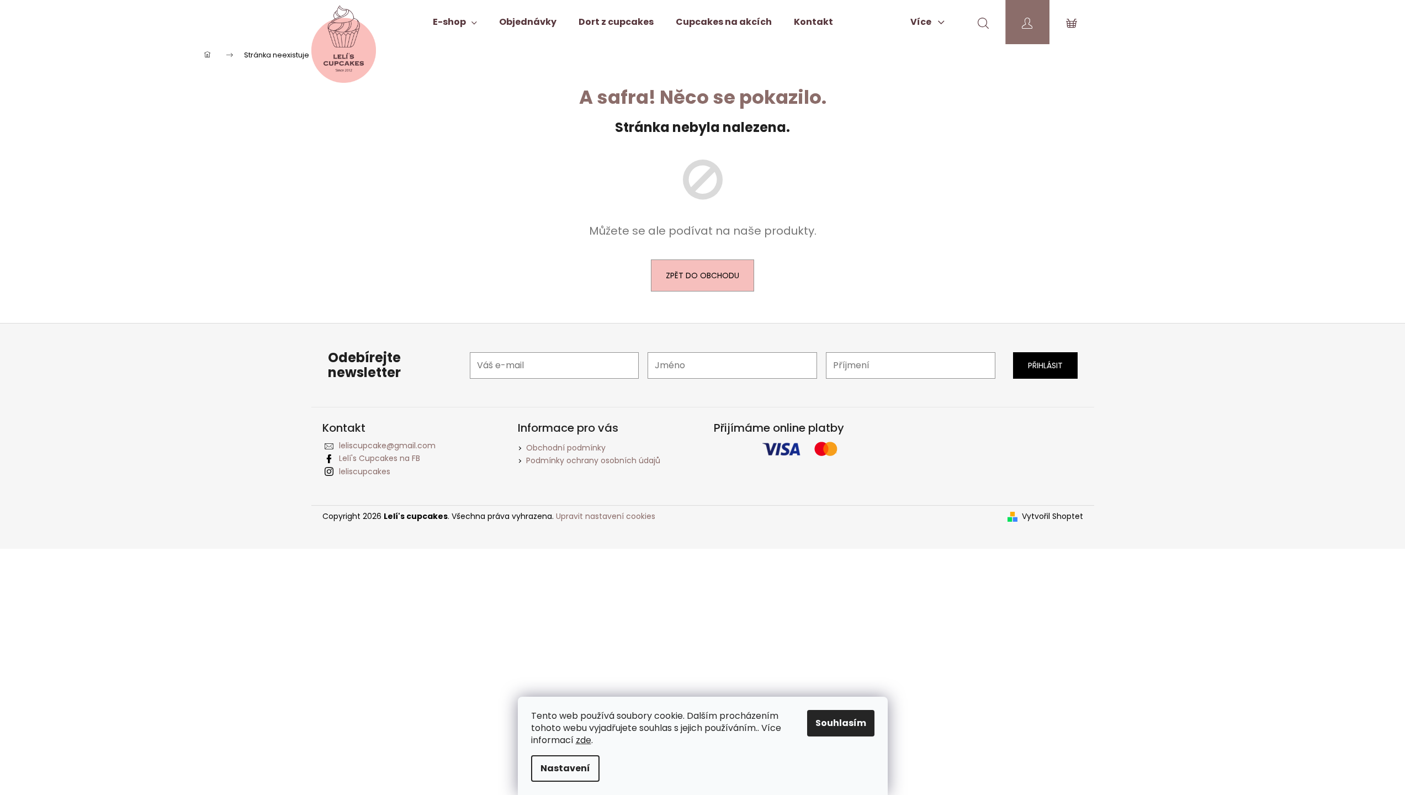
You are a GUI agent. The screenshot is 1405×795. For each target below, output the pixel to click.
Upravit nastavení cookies (605, 516)
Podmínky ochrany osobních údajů (593, 460)
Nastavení (565, 768)
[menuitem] (455, 22)
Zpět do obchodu (702, 275)
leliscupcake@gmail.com (387, 445)
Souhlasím (840, 723)
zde (583, 740)
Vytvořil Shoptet (1052, 516)
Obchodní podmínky (566, 447)
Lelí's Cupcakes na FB (379, 458)
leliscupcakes (364, 471)
